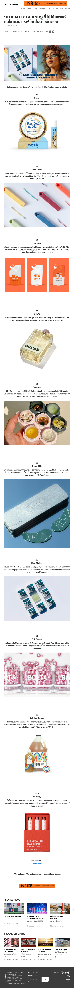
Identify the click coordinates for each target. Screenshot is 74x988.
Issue (35, 8)
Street (29, 8)
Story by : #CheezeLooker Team (14, 31)
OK (45, 979)
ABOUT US (56, 972)
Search (67, 8)
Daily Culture (53, 8)
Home (23, 8)
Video (61, 8)
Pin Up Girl (42, 8)
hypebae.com (37, 863)
